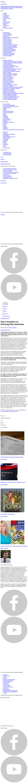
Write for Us (6, 683)
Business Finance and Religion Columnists (12, 61)
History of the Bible (7, 171)
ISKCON (5, 123)
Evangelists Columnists (8, 67)
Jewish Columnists (7, 76)
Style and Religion (7, 41)
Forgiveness (5, 303)
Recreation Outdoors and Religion (10, 44)
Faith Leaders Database (8, 111)
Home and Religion (7, 52)
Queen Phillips (4, 459)
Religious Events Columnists (9, 92)
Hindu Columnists (7, 72)
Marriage (5, 306)
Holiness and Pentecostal (8, 122)
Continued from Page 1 (6, 329)
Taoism (4, 145)
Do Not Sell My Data (8, 686)
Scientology (5, 139)
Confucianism (6, 118)
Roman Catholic (6, 137)
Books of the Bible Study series (10, 169)
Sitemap (5, 692)
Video (2, 157)
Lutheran (5, 127)
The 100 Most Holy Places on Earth (11, 106)
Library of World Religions (9, 105)
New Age (5, 131)
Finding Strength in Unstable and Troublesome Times (12, 457)
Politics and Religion (7, 42)
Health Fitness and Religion (9, 50)
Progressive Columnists (8, 85)
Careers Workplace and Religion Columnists (12, 62)
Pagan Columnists (7, 83)
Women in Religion (7, 43)
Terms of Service (7, 685)
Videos (4, 110)
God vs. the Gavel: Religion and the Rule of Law (13, 410)
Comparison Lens (7, 152)
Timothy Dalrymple (12, 327)
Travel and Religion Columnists (10, 98)
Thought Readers (4, 161)
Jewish (8, 7)
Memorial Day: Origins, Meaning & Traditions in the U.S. (13, 482)
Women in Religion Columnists (10, 99)
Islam (4, 124)
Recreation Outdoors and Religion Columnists (13, 87)
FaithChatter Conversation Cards (10, 178)
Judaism (5, 125)
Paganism (5, 133)
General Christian (7, 18)
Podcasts (5, 108)
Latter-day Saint (13, 7)
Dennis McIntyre (4, 484)
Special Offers (4, 4)
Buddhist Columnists (7, 60)
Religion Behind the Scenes (9, 136)
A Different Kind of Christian (9, 173)
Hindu (5, 7)
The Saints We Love (7, 177)
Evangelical (16, 6)
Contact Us (5, 688)
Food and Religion (7, 33)
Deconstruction (6, 316)
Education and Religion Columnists (10, 66)
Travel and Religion (7, 55)
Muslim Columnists (7, 79)
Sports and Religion (7, 35)
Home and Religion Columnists (10, 74)
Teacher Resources (7, 154)
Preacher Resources (7, 153)
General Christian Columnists (9, 70)
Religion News (6, 32)
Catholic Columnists (7, 64)
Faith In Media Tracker (5, 163)
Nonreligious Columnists (8, 82)
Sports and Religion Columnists (10, 94)
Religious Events (7, 38)
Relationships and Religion (9, 53)
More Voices (6, 23)
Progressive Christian (8, 8)
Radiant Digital (6, 689)
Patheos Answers (7, 107)
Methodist (5, 128)
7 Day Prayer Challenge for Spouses (11, 172)
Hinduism (5, 121)
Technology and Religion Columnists (11, 96)
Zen (4, 146)
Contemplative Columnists (9, 65)
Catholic (6, 6)
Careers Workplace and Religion (10, 47)
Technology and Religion (8, 54)
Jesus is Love (6, 174)
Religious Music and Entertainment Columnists (13, 93)
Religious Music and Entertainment (10, 37)
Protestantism (6, 135)
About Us (5, 674)
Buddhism (5, 116)
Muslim (18, 7)
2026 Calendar (6, 103)
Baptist (4, 114)
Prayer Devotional (7, 175)
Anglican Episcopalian (8, 112)
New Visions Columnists (8, 81)
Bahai (4, 113)
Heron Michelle (4, 516)
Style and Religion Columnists (9, 95)
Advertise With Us (7, 682)
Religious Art (6, 36)
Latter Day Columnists (8, 78)
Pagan (4, 26)
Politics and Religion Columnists (10, 84)
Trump (4, 311)
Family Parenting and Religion (9, 49)
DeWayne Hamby (4, 548)
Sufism (4, 142)
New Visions (6, 25)
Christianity (5, 117)
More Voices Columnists (8, 77)
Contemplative (11, 6)
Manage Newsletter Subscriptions (10, 690)
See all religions (6, 147)
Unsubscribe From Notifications (10, 691)
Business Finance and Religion (10, 46)
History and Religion (7, 39)
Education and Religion (8, 48)
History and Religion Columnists (10, 73)
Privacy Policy (6, 684)
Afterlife (5, 308)
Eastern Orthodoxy (7, 119)
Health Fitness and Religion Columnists (11, 71)
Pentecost (5, 313)
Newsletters (3, 180)
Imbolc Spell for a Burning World (8, 514)
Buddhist (2, 6)
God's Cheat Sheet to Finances (9, 168)
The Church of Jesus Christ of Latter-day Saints (13, 129)
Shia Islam (5, 140)
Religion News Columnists (9, 89)
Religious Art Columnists (8, 90)
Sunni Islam (5, 144)
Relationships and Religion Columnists (11, 88)
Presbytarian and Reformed (9, 134)
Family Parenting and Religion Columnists (12, 68)
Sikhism (5, 141)
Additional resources (5, 318)
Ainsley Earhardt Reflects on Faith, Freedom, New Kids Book (14, 546)
